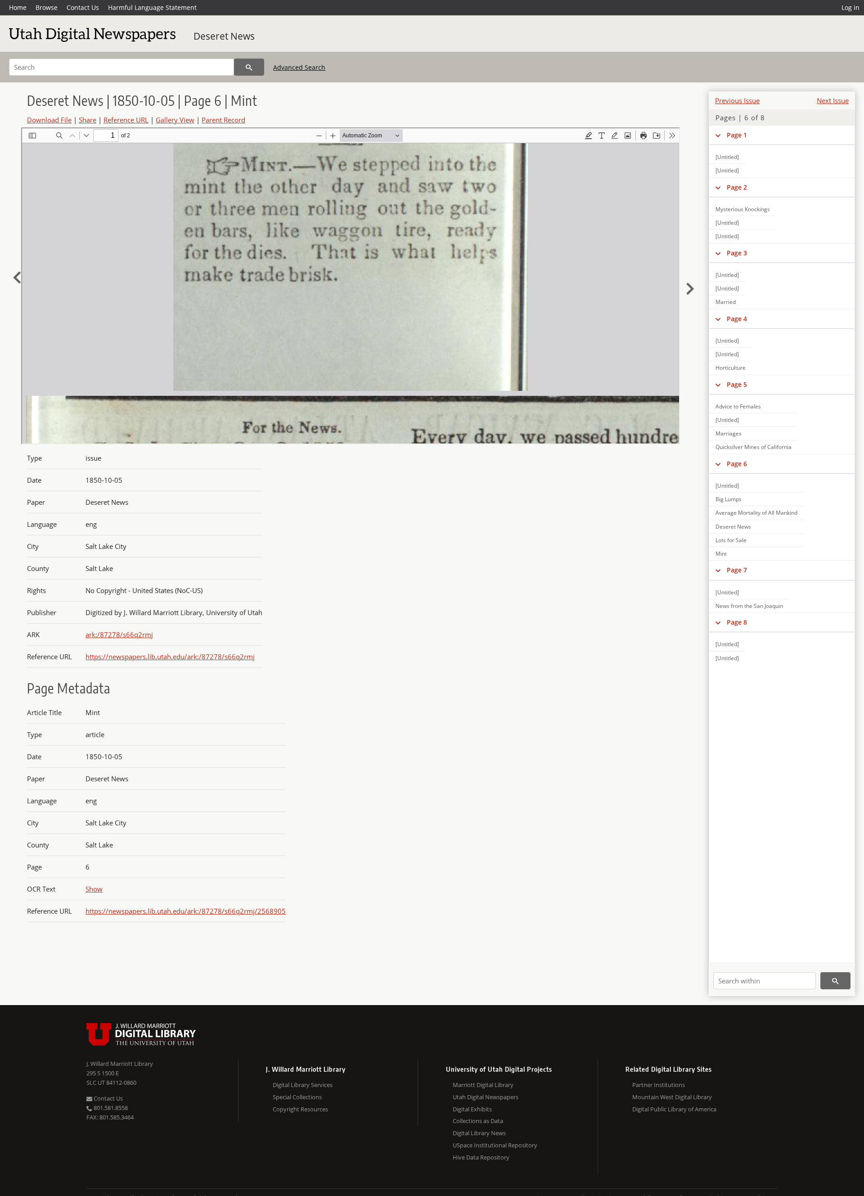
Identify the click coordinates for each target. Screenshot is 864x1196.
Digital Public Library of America (674, 1109)
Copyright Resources (300, 1109)
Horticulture (731, 367)
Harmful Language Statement (152, 7)
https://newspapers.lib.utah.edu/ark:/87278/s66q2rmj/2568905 (186, 910)
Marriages (729, 433)
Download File (49, 119)
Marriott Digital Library (483, 1085)
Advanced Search (299, 67)
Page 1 (737, 135)
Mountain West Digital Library (672, 1097)
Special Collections (297, 1097)
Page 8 (737, 622)
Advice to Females (738, 406)
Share (87, 119)
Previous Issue (737, 100)
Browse (47, 7)
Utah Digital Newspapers (485, 1097)
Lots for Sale (731, 540)
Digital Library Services (303, 1085)
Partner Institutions (658, 1085)
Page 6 (737, 463)
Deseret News (224, 36)
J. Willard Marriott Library (119, 1064)
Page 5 (737, 384)
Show (94, 888)
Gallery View (175, 119)
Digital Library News (479, 1133)
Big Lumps (729, 499)
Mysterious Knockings (743, 209)
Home (18, 7)
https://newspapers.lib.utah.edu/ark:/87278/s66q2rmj (170, 656)
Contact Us (83, 7)
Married (726, 302)
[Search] (249, 67)
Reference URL (126, 119)
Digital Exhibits (472, 1109)
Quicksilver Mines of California (754, 447)
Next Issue (833, 100)
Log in (851, 7)
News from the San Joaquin (749, 606)
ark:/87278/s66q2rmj (119, 634)
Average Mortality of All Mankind (756, 512)
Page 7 (737, 570)
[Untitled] (727, 157)
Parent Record (223, 119)
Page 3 (737, 253)
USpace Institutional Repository (495, 1145)
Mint (721, 553)
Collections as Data (478, 1121)
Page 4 (737, 318)
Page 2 (737, 187)
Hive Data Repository (481, 1157)
